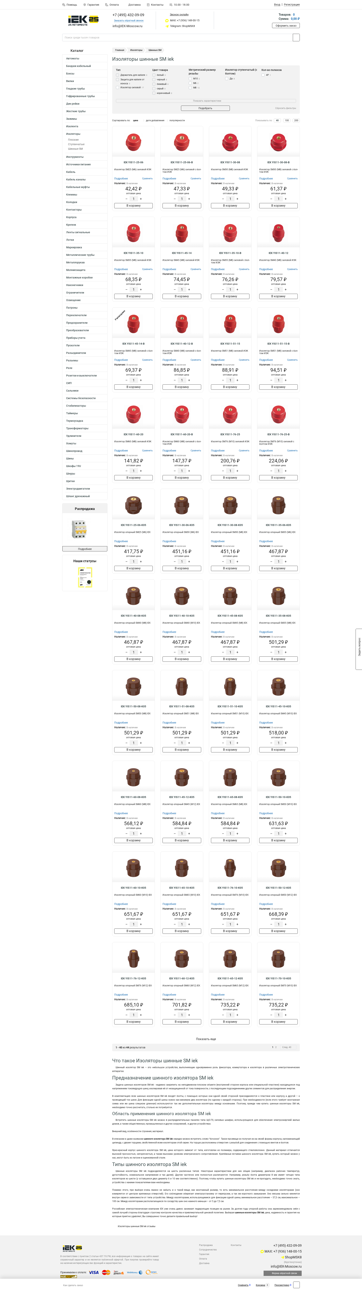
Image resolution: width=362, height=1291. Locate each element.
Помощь (72, 4)
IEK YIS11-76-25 (230, 434)
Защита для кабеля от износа (132, 81)
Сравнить (243, 1285)
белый (161, 75)
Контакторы (74, 209)
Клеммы (71, 194)
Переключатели (76, 315)
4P (268, 75)
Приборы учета (75, 337)
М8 (196, 87)
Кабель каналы (76, 179)
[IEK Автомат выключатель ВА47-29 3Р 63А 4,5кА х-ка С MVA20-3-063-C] (84, 529)
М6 (196, 83)
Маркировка (74, 247)
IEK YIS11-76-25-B (278, 434)
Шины (70, 458)
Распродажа (206, 1245)
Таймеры (72, 413)
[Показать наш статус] (85, 577)
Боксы (70, 73)
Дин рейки (72, 103)
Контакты (157, 4)
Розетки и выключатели (81, 375)
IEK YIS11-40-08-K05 (133, 615)
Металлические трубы (80, 254)
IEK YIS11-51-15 (230, 343)
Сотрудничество (208, 1249)
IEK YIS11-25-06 (133, 162)
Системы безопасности (81, 398)
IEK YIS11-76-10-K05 (230, 887)
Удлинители (73, 435)
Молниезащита (75, 269)
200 (296, 120)
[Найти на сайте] (296, 37)
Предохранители (76, 322)
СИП (69, 383)
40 (277, 120)
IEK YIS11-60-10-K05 (133, 887)
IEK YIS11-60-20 (133, 434)
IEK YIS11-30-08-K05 (230, 525)
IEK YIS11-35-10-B (230, 253)
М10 (196, 78)
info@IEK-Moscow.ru (286, 1266)
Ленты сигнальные (78, 232)
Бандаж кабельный (78, 65)
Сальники (72, 390)
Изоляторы (73, 133)
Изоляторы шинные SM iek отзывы (136, 1226)
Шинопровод (74, 450)
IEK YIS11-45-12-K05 (181, 797)
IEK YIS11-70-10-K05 (278, 978)
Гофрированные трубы (80, 96)
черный (162, 79)
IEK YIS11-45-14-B (133, 343)
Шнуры (70, 473)
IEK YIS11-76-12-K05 (133, 978)
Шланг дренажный (78, 496)
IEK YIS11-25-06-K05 (133, 525)
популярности (177, 120)
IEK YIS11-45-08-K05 (230, 615)
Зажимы (71, 118)
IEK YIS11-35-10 (133, 253)
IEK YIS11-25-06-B (182, 162)
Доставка (134, 4)
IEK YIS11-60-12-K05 (181, 978)
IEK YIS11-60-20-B (182, 434)
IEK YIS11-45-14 (182, 253)
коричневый (164, 93)
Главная (119, 50)
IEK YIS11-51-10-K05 (230, 706)
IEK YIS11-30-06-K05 (181, 525)
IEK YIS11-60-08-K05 (133, 797)
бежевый (163, 84)
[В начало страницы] (296, 1285)
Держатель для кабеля (133, 75)
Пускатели (73, 345)
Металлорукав (75, 262)
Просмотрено (282, 1285)
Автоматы (72, 58)
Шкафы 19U (73, 466)
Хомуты (71, 443)
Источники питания (78, 164)
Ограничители (75, 292)
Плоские (73, 139)
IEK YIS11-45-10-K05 (278, 706)
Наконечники (74, 285)
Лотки (70, 239)
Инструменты (75, 156)
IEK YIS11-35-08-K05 (278, 615)
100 (287, 120)
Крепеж (71, 224)
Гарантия (93, 4)
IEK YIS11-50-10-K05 (278, 797)
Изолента (72, 126)
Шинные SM (75, 148)
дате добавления (155, 120)
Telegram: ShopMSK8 (182, 26)
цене (135, 120)
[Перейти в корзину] (274, 17)
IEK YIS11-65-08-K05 (230, 797)
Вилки (70, 81)
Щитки (70, 481)
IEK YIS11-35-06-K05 (278, 525)
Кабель (70, 171)
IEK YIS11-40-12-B (182, 343)
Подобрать (205, 108)
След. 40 (286, 1047)
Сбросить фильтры (285, 108)
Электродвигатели (78, 488)
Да (232, 78)
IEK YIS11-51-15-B (278, 343)
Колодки (71, 202)
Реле (69, 368)
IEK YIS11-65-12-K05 (230, 978)
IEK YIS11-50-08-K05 (133, 706)
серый (161, 88)
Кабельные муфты (78, 187)
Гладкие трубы (75, 88)
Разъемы (72, 360)
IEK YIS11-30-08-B (278, 162)
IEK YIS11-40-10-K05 (181, 615)
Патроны (71, 307)
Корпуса (71, 217)
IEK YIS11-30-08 (230, 162)
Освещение (73, 300)
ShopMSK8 (293, 1257)
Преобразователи (77, 330)
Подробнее (85, 548)
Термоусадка (74, 420)
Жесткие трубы (76, 111)
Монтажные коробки (79, 277)
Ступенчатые (76, 144)
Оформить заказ (286, 25)
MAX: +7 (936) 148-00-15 (184, 20)
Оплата (114, 4)
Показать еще (206, 1039)
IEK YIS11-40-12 (278, 253)
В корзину (134, 205)
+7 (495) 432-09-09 (128, 15)
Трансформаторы (77, 428)
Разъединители (76, 352)
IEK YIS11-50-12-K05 (278, 887)
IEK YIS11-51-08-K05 (181, 706)
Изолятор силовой (132, 87)
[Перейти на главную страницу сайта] (83, 21)
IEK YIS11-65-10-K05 (181, 887)
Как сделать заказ (73, 1285)
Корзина (260, 1285)
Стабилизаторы (76, 405)
